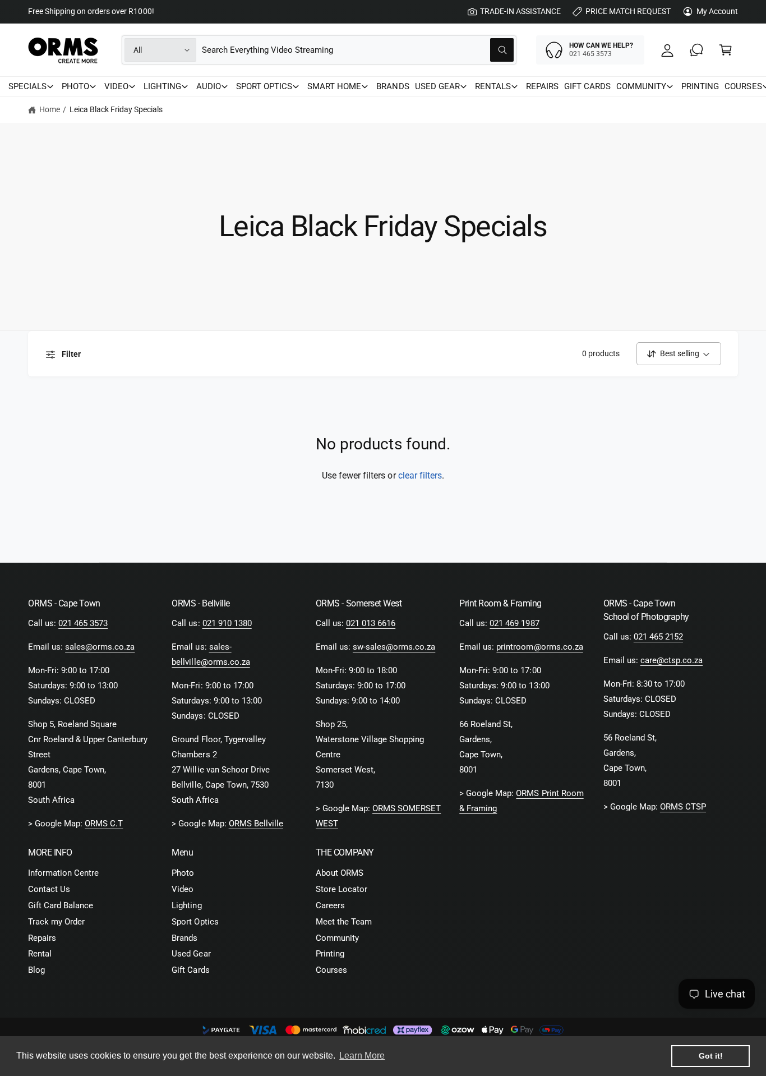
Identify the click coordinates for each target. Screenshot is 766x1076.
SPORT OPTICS (264, 86)
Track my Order (56, 922)
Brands (184, 938)
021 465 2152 (658, 637)
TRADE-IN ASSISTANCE (520, 11)
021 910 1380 (227, 623)
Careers (330, 905)
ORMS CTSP (683, 807)
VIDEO (116, 86)
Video (182, 889)
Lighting (186, 905)
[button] (725, 50)
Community (337, 938)
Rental (40, 954)
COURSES (743, 86)
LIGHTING (162, 86)
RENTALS (493, 86)
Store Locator (341, 889)
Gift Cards (190, 970)
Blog (36, 970)
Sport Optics (195, 922)
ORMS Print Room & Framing (521, 800)
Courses (331, 970)
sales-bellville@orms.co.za (211, 654)
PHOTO (75, 86)
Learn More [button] (362, 1055)
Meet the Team (344, 922)
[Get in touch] (696, 50)
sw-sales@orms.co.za (394, 647)
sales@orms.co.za (100, 647)
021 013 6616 (370, 623)
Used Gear (191, 954)
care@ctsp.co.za (671, 660)
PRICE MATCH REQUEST (628, 11)
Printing (330, 954)
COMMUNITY (641, 86)
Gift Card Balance (60, 905)
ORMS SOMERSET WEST (378, 816)
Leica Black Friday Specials (116, 109)
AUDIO (208, 86)
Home (49, 109)
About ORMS (339, 873)
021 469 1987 (514, 623)
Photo (183, 873)
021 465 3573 (83, 623)
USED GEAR (437, 86)
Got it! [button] (711, 1055)
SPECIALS (27, 86)
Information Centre (63, 873)
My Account (717, 11)
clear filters (420, 475)
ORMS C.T (104, 824)
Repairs (42, 938)
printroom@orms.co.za (539, 647)
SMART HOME (334, 86)
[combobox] (357, 50)
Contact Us (49, 889)
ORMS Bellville (256, 824)
